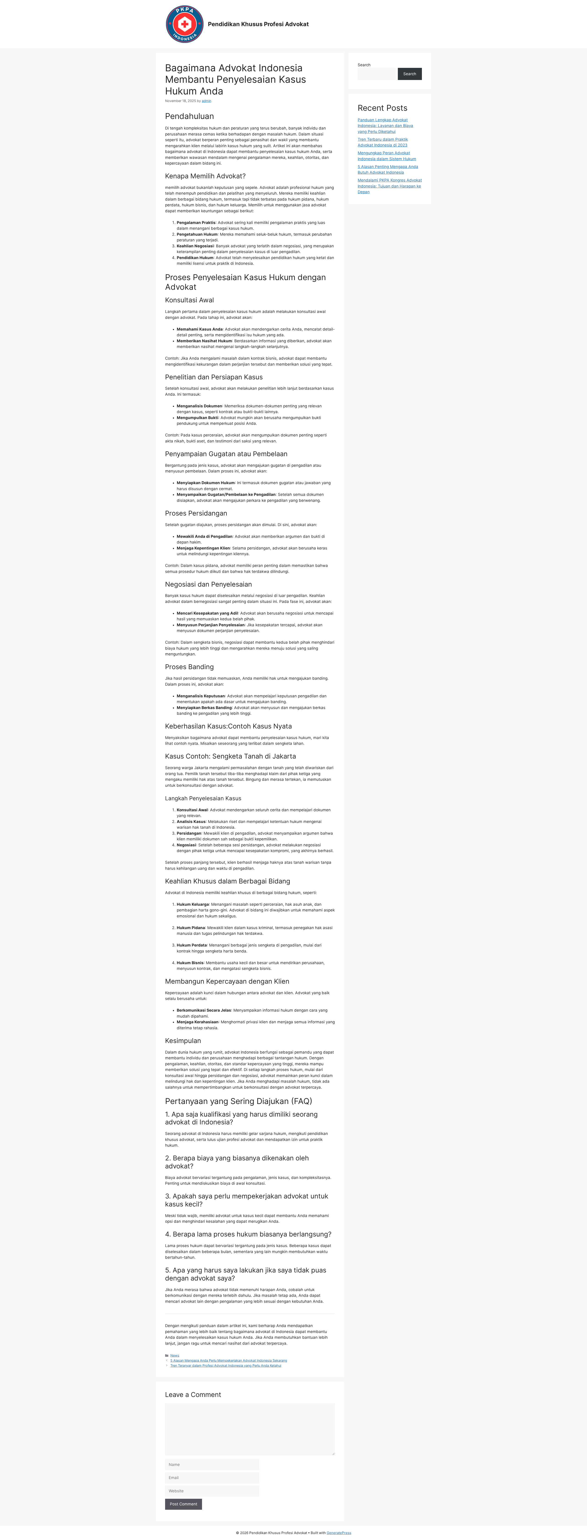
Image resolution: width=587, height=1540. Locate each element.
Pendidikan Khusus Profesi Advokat (258, 24)
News (174, 1355)
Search (364, 65)
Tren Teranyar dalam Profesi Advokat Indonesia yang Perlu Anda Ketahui (225, 1365)
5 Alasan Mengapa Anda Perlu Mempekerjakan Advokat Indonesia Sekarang (228, 1360)
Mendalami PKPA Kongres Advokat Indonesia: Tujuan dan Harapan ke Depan (390, 186)
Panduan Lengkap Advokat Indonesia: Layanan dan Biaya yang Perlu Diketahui (385, 126)
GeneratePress (339, 1533)
